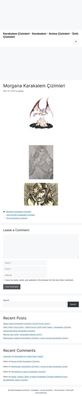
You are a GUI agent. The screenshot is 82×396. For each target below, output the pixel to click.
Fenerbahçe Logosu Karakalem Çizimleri (28, 372)
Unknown (7, 356)
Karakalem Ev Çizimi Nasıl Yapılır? (29, 356)
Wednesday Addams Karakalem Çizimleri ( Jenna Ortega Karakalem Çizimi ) (35, 338)
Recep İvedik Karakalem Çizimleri (25, 361)
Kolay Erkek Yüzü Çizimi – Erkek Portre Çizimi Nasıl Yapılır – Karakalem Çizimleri (37, 327)
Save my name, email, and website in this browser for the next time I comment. (40, 280)
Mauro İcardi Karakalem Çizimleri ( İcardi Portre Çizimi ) (26, 324)
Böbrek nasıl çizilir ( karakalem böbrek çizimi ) (22, 334)
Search (6, 300)
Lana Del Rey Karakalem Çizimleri (20, 215)
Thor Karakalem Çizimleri (16, 218)
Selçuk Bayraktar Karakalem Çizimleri (19, 331)
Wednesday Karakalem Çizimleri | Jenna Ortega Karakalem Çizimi (39, 366)
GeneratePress (41, 393)
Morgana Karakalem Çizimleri (18, 212)
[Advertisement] (41, 15)
